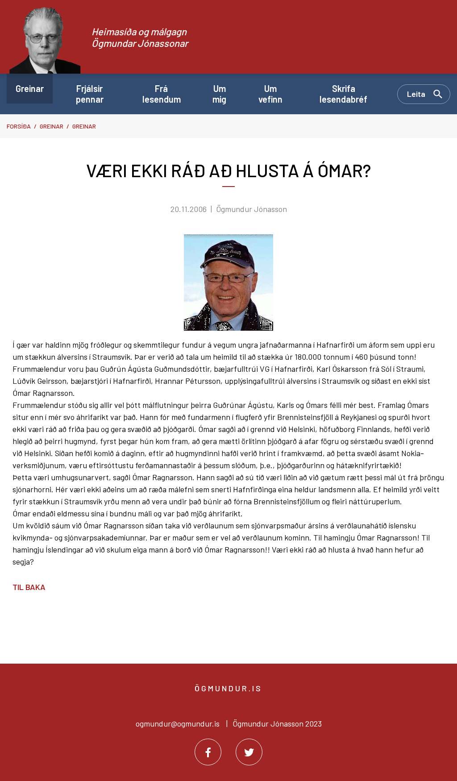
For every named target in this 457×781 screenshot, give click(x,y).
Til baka (29, 587)
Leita (416, 94)
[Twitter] (249, 752)
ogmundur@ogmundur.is (178, 723)
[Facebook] (208, 752)
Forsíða (19, 126)
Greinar (51, 126)
